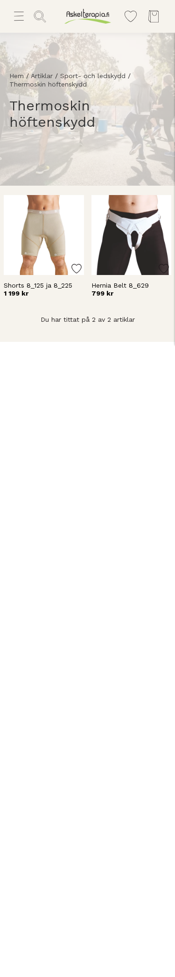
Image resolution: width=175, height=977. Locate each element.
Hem (16, 76)
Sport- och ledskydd (93, 76)
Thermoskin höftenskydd (48, 84)
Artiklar (42, 76)
